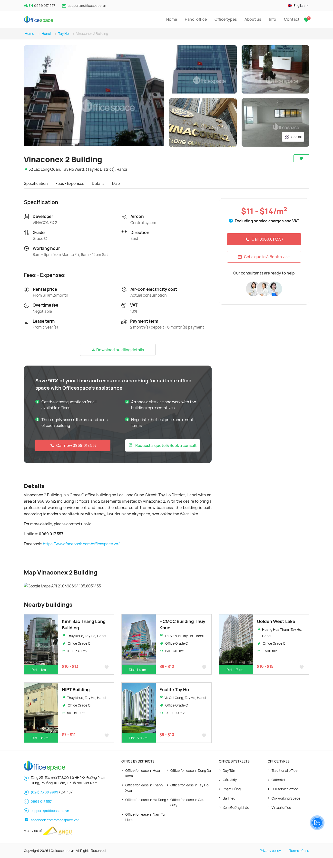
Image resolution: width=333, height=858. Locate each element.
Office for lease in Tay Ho (189, 785)
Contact (292, 19)
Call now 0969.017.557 (76, 445)
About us (253, 19)
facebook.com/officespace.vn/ (55, 820)
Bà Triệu (229, 798)
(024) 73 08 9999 (44, 792)
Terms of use (299, 850)
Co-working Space (286, 798)
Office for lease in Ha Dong (145, 799)
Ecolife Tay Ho (174, 689)
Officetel (278, 779)
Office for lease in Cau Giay (187, 802)
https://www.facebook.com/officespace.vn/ (81, 544)
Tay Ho (63, 33)
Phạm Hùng (232, 789)
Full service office (285, 789)
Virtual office (281, 807)
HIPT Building (76, 689)
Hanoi (46, 33)
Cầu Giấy (230, 779)
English (299, 5)
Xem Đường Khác (236, 807)
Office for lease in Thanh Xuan (144, 788)
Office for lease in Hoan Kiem (143, 773)
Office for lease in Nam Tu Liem (145, 817)
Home (171, 19)
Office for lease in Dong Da (190, 770)
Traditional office (284, 770)
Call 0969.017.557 (267, 239)
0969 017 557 (44, 5)
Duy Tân (229, 770)
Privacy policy (270, 850)
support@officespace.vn (87, 5)
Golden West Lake (276, 621)
